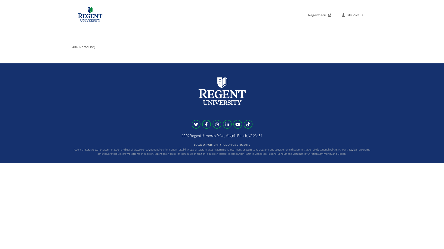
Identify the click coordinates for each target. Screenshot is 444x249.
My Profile (355, 15)
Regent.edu (317, 15)
